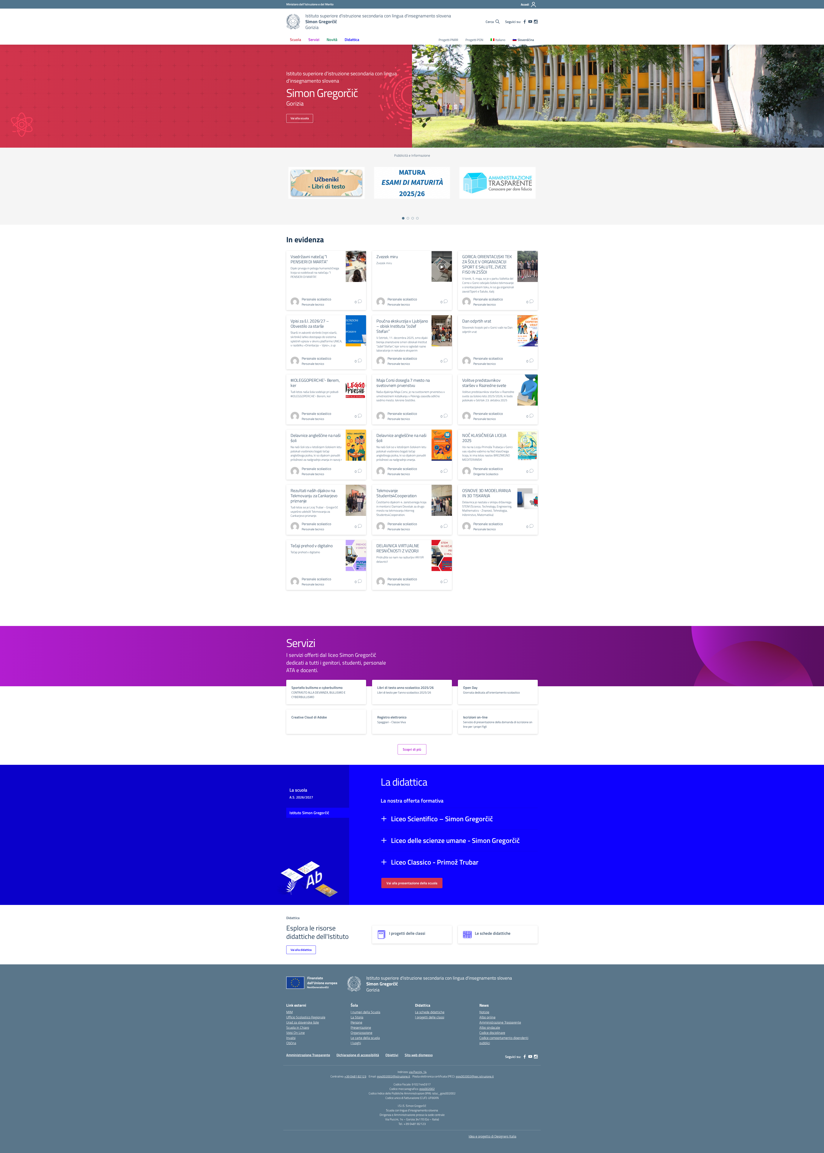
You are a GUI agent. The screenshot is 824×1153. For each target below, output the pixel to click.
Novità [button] (332, 39)
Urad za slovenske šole (302, 1022)
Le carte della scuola (365, 1037)
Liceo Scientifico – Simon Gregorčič (442, 819)
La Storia (357, 1017)
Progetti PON (474, 39)
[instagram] (536, 22)
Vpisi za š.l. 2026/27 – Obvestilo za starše (310, 323)
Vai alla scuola (300, 118)
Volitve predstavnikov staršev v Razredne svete (484, 383)
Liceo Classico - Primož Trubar (435, 862)
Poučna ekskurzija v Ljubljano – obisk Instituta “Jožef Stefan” (402, 326)
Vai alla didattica (301, 949)
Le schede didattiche (429, 1012)
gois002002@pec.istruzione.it (475, 1076)
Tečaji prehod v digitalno (312, 545)
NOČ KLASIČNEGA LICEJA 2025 (484, 438)
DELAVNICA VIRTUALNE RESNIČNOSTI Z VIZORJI (397, 548)
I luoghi (356, 1042)
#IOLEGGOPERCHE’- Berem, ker (315, 383)
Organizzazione (361, 1032)
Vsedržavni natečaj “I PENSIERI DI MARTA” (309, 259)
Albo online (487, 1017)
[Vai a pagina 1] (403, 218)
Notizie (484, 1012)
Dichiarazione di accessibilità (357, 1055)
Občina (291, 1042)
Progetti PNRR (448, 39)
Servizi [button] (313, 39)
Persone (356, 1022)
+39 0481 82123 (355, 1076)
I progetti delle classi (429, 1017)
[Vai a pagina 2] (408, 218)
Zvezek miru (387, 256)
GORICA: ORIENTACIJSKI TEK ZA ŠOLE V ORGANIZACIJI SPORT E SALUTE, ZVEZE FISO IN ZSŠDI (487, 264)
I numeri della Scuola (365, 1012)
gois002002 (427, 1088)
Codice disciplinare (492, 1032)
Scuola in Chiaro (297, 1027)
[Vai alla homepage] (293, 21)
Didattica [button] (352, 39)
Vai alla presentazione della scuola (411, 883)
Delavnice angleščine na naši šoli (315, 438)
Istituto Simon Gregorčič (309, 813)
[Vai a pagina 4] (417, 218)
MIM (289, 1012)
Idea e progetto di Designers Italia (492, 1136)
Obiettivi (391, 1055)
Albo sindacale (489, 1027)
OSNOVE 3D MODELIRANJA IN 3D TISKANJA (486, 493)
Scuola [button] (295, 39)
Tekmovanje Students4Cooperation (396, 493)
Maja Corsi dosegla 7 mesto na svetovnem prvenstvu (403, 383)
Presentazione (361, 1027)
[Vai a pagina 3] (412, 218)
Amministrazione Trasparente (500, 1022)
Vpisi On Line (295, 1032)
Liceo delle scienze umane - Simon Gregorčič (455, 840)
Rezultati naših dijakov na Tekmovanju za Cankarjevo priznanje (314, 495)
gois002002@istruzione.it (393, 1076)
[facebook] (525, 22)
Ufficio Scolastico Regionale (305, 1017)
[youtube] (530, 22)
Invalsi (290, 1037)
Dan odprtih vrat (476, 321)
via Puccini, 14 (418, 1072)
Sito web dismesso (419, 1055)
